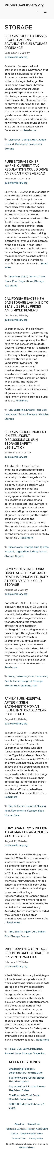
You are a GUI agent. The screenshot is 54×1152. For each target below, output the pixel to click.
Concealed (41, 676)
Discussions (16, 547)
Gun (34, 139)
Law (6, 414)
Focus (12, 1048)
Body (11, 676)
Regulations (26, 281)
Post (7, 810)
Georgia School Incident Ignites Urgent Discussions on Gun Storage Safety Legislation (25, 440)
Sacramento (18, 810)
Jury (34, 931)
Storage (9, 148)
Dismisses (15, 139)
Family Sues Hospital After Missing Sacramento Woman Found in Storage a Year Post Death (25, 706)
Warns (13, 285)
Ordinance (21, 144)
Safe (18, 1053)
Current (33, 276)
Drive (42, 276)
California (19, 409)
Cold (31, 676)
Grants (19, 931)
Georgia (26, 139)
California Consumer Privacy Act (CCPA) (27, 1129)
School (43, 551)
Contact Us (33, 1124)
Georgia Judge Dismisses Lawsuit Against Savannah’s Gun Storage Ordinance (25, 42)
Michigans (36, 1048)
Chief (24, 276)
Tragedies (39, 1053)
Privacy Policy (35, 1138)
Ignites (44, 547)
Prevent (9, 1053)
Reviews (32, 414)
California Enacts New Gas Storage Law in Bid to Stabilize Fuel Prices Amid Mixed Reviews (26, 304)
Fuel (38, 409)
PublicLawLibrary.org (24, 5)
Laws (26, 1048)
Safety (34, 551)
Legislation (22, 551)
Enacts (30, 409)
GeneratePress (27, 1147)
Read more (30, 130)
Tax (6, 285)
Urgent (19, 556)
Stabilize (43, 414)
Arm (11, 931)
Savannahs (35, 144)
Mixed (13, 414)
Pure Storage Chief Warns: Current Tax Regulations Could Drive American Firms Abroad (26, 167)
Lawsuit (9, 144)
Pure (15, 281)
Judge (42, 139)
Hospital (27, 681)
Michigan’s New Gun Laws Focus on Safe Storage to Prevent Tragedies (26, 953)
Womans (26, 685)
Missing (41, 806)
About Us (19, 1124)
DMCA (14, 1133)
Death (8, 681)
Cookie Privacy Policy (32, 1133)
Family (17, 681)
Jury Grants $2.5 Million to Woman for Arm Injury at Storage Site (26, 832)
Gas (44, 409)
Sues (17, 685)
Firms (7, 281)
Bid (10, 409)
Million (41, 931)
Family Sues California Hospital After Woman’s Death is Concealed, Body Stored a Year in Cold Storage (26, 577)
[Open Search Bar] (37, 11)
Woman (8, 815)
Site (6, 936)
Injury (27, 931)
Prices (22, 414)
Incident (9, 551)
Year (35, 685)
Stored (8, 685)
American (14, 276)
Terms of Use (18, 1138)
